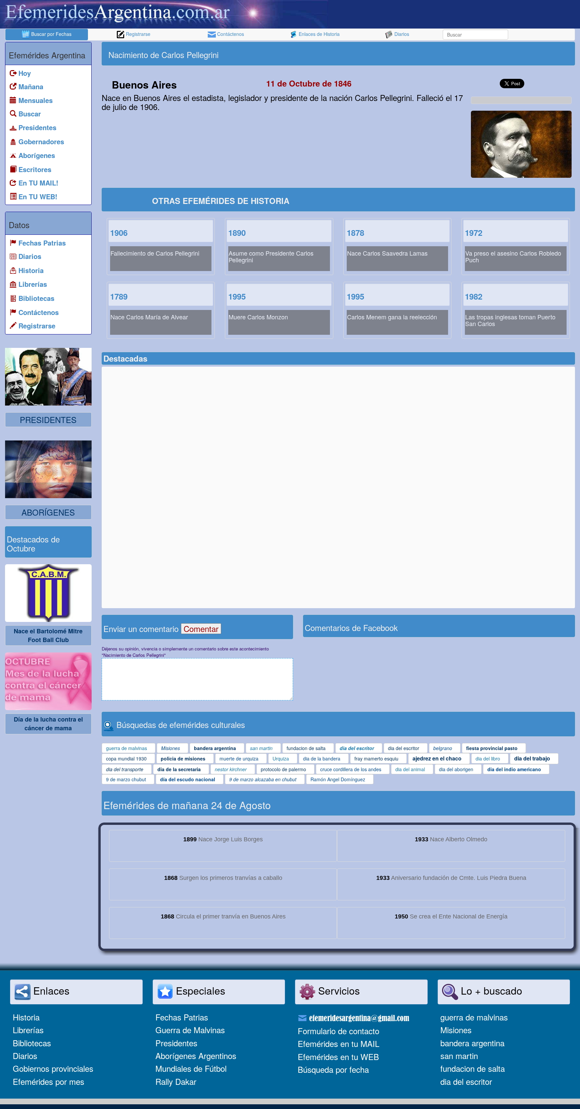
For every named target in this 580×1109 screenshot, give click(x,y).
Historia (26, 1017)
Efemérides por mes (48, 1081)
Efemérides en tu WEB (338, 1056)
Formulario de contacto (338, 1031)
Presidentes (176, 1043)
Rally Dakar (175, 1081)
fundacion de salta (472, 1068)
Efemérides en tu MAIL (338, 1043)
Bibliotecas (32, 1043)
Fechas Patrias (181, 1017)
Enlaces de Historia (318, 34)
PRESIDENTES (48, 419)
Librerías (28, 1030)
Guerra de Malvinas (190, 1030)
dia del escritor (466, 1081)
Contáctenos (230, 34)
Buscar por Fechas (50, 34)
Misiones (456, 1030)
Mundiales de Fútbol (191, 1068)
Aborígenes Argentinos (195, 1055)
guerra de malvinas (474, 1017)
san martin (459, 1055)
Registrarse (137, 34)
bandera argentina (472, 1043)
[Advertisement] (455, 54)
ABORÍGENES (48, 512)
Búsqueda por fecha (333, 1069)
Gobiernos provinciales (53, 1068)
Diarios (401, 34)
